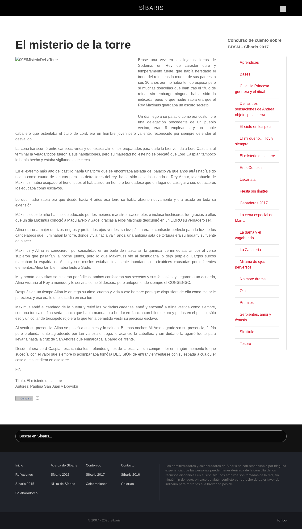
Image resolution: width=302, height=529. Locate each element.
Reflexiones (24, 474)
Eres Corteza (251, 168)
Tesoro (245, 344)
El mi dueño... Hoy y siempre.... (254, 141)
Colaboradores (26, 493)
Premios (247, 303)
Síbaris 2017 (95, 474)
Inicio (19, 465)
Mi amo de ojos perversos (250, 264)
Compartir (26, 398)
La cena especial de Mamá (254, 218)
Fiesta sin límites (254, 191)
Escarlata (248, 179)
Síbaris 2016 (130, 474)
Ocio (243, 291)
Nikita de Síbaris (63, 484)
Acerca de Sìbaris (64, 465)
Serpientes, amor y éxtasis (253, 317)
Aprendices (249, 62)
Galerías (127, 484)
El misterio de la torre (257, 156)
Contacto (127, 465)
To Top (281, 520)
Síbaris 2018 (60, 474)
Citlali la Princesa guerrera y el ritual (252, 89)
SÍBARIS (151, 8)
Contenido (93, 465)
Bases (245, 74)
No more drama (253, 279)
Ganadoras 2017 (254, 203)
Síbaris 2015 (24, 484)
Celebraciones (96, 484)
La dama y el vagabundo (248, 235)
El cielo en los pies (255, 127)
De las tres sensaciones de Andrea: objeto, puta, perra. (255, 109)
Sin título (247, 332)
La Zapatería (250, 250)
